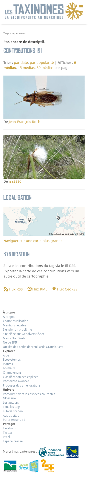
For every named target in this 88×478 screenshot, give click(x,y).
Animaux (9, 368)
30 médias (45, 67)
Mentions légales (14, 325)
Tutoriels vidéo (13, 411)
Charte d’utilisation (15, 321)
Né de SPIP (10, 342)
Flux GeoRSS (67, 289)
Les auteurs (11, 402)
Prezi (6, 437)
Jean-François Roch (24, 121)
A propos (9, 317)
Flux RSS (15, 289)
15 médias (26, 67)
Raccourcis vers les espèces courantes (29, 394)
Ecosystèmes (12, 359)
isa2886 (15, 181)
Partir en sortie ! (14, 420)
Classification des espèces (20, 377)
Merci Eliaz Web (14, 338)
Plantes (8, 364)
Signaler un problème (17, 329)
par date (21, 62)
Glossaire (9, 398)
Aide (6, 355)
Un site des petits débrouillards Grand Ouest (33, 347)
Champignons (12, 372)
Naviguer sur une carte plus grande (33, 240)
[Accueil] (44, 11)
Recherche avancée (16, 381)
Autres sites (11, 415)
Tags (6, 33)
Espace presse (13, 441)
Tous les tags (12, 407)
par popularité (42, 62)
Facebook (9, 428)
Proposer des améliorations (22, 385)
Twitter (7, 432)
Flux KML (39, 289)
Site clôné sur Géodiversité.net (23, 334)
